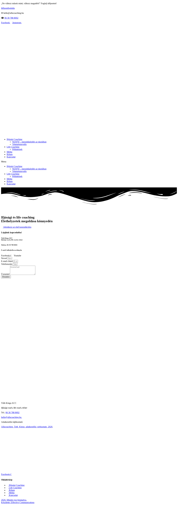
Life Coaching (13, 147)
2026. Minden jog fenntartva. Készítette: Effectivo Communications (17, 501)
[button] (89, 161)
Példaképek (17, 149)
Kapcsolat (11, 157)
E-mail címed (7, 261)
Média (9, 152)
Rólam (10, 154)
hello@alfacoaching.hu (11, 417)
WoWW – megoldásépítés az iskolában (29, 142)
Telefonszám (7, 264)
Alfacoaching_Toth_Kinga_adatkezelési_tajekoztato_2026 (26, 427)
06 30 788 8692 (11, 18)
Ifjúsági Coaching (14, 139)
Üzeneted (5, 274)
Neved (4, 258)
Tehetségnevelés (19, 144)
